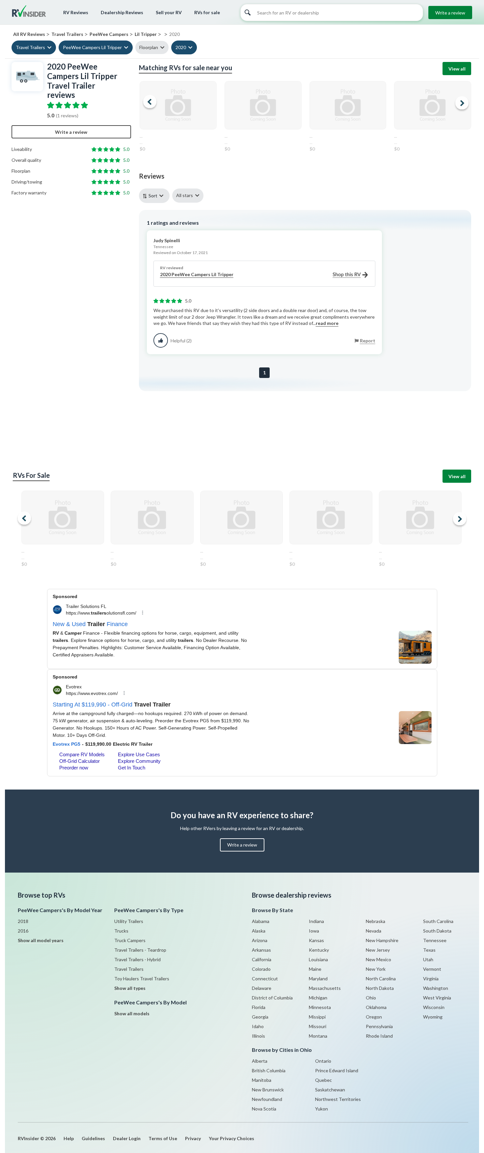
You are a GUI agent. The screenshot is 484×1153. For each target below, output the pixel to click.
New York (376, 969)
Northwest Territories (338, 1099)
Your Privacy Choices (231, 1138)
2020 (180, 47)
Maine (315, 969)
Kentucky (319, 950)
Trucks (121, 931)
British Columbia (268, 1070)
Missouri (317, 1026)
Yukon (321, 1108)
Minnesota (320, 1007)
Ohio (371, 997)
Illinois (258, 1036)
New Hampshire (382, 940)
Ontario (323, 1061)
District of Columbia (272, 997)
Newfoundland (267, 1099)
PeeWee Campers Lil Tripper (92, 47)
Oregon (374, 1017)
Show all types (130, 988)
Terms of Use (162, 1138)
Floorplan (148, 47)
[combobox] (155, 195)
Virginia (431, 978)
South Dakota (437, 931)
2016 (23, 931)
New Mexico (378, 959)
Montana (318, 1036)
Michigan (318, 997)
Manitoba (261, 1080)
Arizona (259, 940)
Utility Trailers (128, 921)
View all (457, 69)
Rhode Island (379, 1036)
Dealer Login (127, 1138)
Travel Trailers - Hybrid (137, 959)
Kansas (316, 940)
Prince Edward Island (336, 1070)
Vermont (432, 969)
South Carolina (438, 921)
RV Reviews (75, 12)
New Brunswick (268, 1089)
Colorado (261, 969)
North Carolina (381, 978)
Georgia (260, 1017)
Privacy (193, 1138)
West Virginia (437, 997)
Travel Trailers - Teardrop (140, 950)
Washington (435, 988)
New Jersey (378, 950)
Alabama (260, 921)
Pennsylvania (379, 1026)
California (261, 959)
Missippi (317, 1017)
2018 (23, 921)
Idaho (258, 1026)
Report (367, 340)
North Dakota (380, 988)
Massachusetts (325, 988)
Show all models (131, 1013)
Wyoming (433, 1017)
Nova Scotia (264, 1108)
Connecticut (265, 978)
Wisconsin (433, 1007)
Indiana (316, 921)
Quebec (323, 1080)
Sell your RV (169, 12)
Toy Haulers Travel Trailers (141, 978)
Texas (429, 950)
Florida (258, 1007)
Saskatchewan (330, 1089)
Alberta (259, 1061)
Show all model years (41, 940)
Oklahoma (376, 1007)
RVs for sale (207, 12)
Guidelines (93, 1138)
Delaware (261, 988)
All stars (184, 195)
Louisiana (318, 959)
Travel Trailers (30, 47)
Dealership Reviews (122, 12)
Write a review (450, 12)
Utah (428, 959)
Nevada (373, 931)
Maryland (318, 978)
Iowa (314, 931)
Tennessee (434, 940)
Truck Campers (130, 940)
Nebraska (375, 921)
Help (69, 1138)
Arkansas (261, 950)
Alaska (258, 931)
